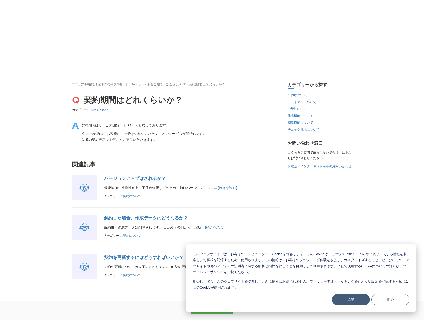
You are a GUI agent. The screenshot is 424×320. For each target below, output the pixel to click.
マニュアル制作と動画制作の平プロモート (100, 84)
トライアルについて (302, 101)
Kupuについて (298, 95)
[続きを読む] (227, 187)
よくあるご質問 (152, 84)
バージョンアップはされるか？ (135, 178)
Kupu (134, 84)
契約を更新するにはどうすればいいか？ (144, 257)
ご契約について (175, 84)
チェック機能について (303, 129)
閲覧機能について (300, 122)
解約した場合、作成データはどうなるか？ (146, 217)
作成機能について (300, 115)
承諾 (350, 299)
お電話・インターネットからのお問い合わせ (319, 166)
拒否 (390, 299)
